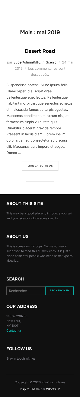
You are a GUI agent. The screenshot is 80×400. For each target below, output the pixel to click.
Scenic (51, 62)
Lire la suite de (43, 165)
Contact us (14, 330)
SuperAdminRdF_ (26, 62)
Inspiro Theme (30, 389)
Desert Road (40, 51)
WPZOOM (53, 389)
